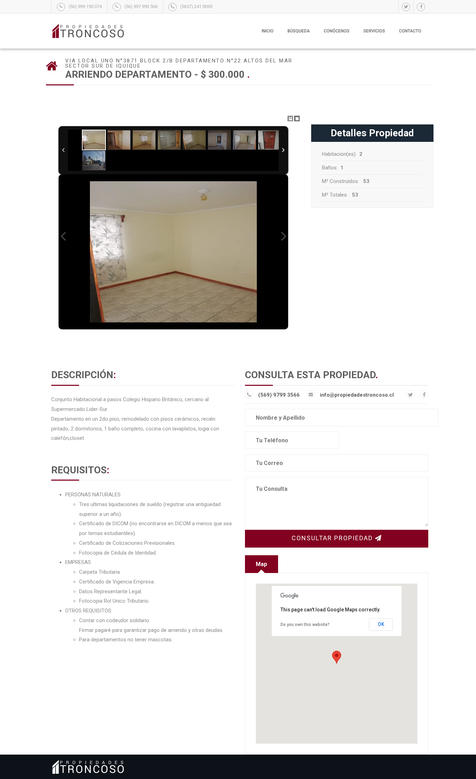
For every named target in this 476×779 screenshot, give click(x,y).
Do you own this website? (305, 624)
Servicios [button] (374, 31)
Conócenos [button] (337, 31)
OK (381, 624)
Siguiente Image (283, 236)
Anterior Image (63, 236)
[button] (336, 657)
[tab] (261, 564)
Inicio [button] (268, 31)
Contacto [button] (410, 31)
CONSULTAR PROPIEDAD (333, 538)
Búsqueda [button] (298, 31)
